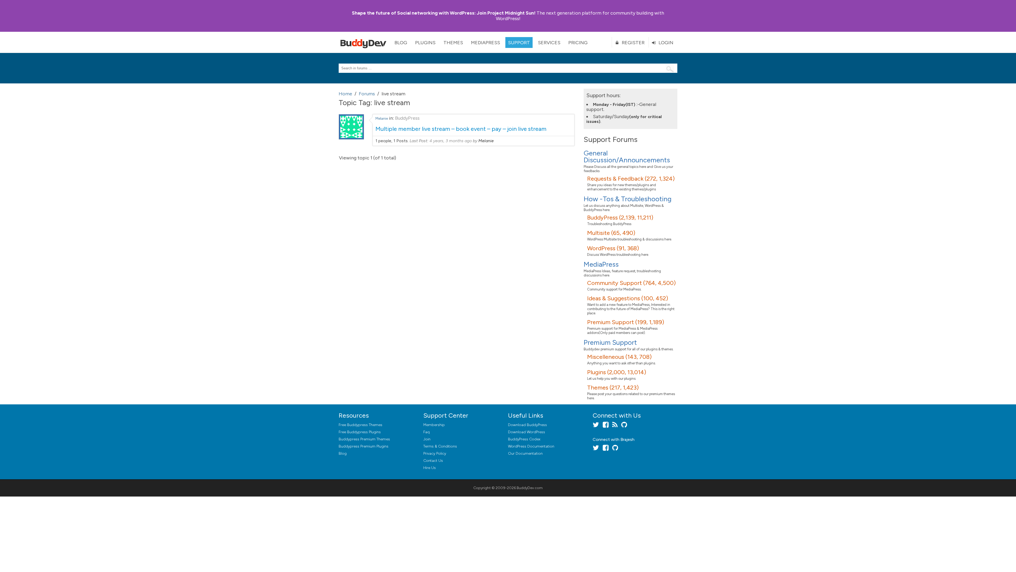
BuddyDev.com (530, 488)
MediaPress (485, 43)
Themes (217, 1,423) (613, 387)
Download (527, 425)
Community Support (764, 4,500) (631, 283)
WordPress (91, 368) (613, 248)
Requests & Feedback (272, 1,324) (631, 178)
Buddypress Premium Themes (364, 439)
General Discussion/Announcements (627, 156)
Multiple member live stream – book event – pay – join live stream (460, 128)
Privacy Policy (434, 453)
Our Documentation (525, 453)
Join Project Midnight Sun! (444, 13)
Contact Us (433, 460)
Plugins (425, 43)
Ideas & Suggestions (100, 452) (627, 298)
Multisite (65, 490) (611, 232)
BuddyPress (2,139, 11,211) (620, 217)
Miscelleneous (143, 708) (619, 356)
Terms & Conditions (440, 446)
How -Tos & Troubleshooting (628, 199)
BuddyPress (407, 118)
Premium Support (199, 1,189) (625, 322)
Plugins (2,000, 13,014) (616, 372)
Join (426, 439)
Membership (434, 425)
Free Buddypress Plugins (360, 432)
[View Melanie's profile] (351, 138)
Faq (426, 432)
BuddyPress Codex (524, 439)
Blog (400, 43)
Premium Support (610, 342)
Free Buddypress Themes (360, 425)
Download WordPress (526, 432)
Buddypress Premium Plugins (363, 446)
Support (519, 43)
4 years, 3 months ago (450, 140)
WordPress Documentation (531, 446)
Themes (453, 43)
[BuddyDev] (364, 42)
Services (549, 43)
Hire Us (429, 468)
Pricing (578, 43)
